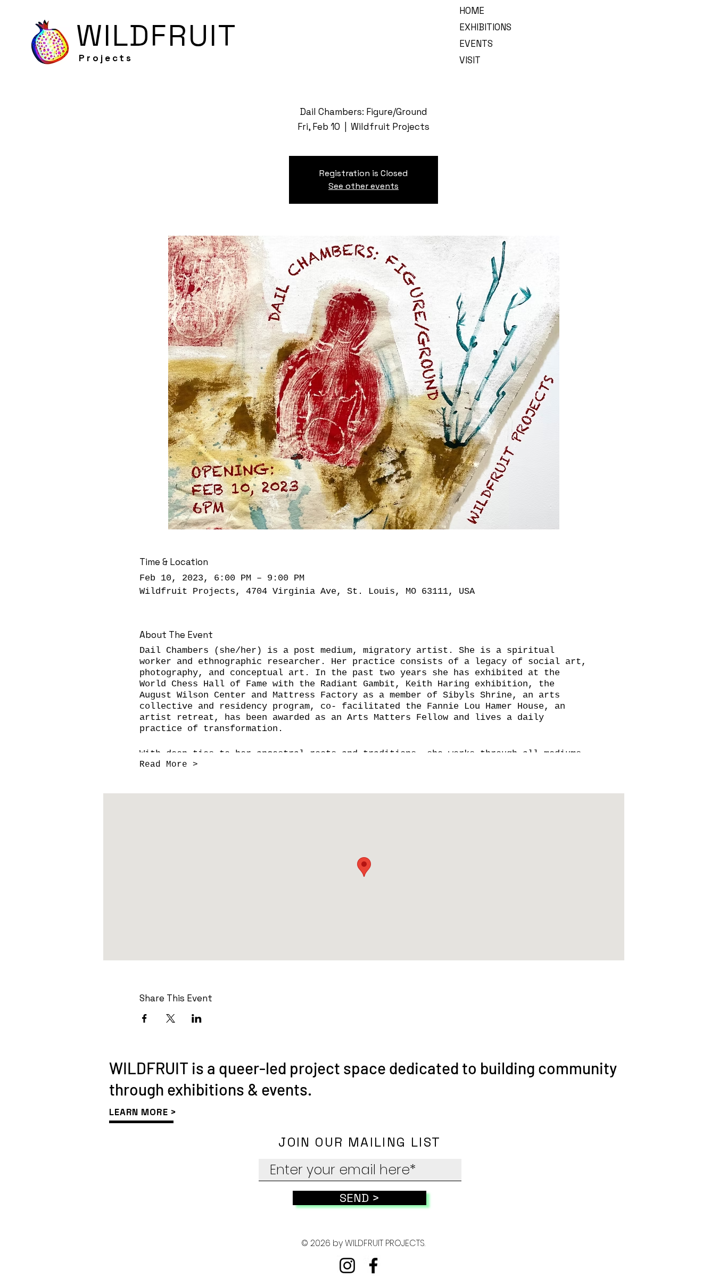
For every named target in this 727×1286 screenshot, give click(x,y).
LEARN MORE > (143, 1112)
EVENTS (476, 43)
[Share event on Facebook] (144, 1018)
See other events (363, 186)
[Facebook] (373, 1265)
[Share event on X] (171, 1018)
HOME (471, 10)
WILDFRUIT (156, 35)
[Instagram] (347, 1265)
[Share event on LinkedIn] (197, 1018)
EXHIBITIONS (485, 27)
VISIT (470, 60)
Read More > (168, 764)
